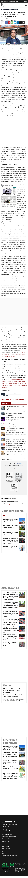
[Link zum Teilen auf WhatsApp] (12, 22)
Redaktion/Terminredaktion (9, 836)
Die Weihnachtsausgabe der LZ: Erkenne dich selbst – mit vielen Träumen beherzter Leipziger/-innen (15, 413)
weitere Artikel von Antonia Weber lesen (12, 399)
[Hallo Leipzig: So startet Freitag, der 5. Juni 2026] (22, 521)
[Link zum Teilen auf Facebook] (6, 22)
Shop (17, 1)
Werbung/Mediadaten (7, 839)
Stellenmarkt (12, 1)
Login (25, 1)
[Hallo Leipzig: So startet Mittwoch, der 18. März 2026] (22, 548)
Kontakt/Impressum (7, 834)
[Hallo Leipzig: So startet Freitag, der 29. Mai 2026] (22, 527)
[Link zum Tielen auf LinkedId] (18, 22)
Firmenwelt (10, 9)
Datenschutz (5, 857)
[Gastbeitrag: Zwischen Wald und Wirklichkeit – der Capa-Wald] (22, 644)
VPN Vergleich (5, 846)
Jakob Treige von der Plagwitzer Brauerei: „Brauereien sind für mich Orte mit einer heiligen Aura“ (16, 434)
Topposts (16, 9)
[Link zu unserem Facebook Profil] (3, 830)
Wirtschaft (4, 9)
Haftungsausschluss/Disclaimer (9, 855)
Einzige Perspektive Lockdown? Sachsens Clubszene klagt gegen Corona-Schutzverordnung (15, 419)
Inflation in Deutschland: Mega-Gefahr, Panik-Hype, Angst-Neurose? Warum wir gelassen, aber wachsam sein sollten (15, 428)
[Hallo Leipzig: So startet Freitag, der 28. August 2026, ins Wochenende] (22, 748)
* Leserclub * (8, 393)
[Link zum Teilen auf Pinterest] (9, 22)
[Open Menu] (25, 5)
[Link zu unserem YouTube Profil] (9, 830)
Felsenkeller (14, 393)
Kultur (19, 393)
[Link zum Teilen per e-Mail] (20, 22)
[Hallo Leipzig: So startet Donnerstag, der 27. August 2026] (22, 769)
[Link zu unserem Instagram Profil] (6, 830)
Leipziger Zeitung (4, 1)
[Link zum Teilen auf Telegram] (15, 22)
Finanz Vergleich (6, 848)
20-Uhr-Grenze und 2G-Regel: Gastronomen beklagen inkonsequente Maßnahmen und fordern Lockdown (15, 408)
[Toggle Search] (21, 5)
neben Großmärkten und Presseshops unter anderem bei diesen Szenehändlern (13, 354)
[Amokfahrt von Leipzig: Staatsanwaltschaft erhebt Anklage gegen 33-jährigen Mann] (22, 637)
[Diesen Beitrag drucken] (23, 22)
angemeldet (11, 504)
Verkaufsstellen (5, 841)
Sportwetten (5, 851)
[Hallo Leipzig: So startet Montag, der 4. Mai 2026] (22, 534)
